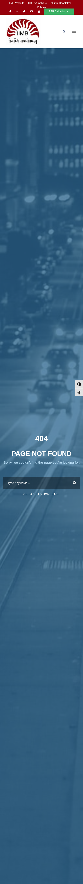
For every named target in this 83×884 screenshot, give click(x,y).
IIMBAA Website (37, 3)
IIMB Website (16, 3)
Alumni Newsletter (61, 3)
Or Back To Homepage (41, 494)
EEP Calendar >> (59, 11)
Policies (41, 7)
